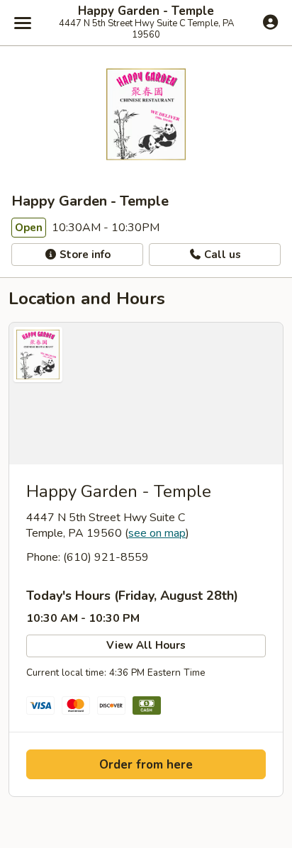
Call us (221, 254)
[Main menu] (22, 22)
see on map (157, 533)
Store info (84, 254)
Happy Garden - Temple (146, 11)
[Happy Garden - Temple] (146, 393)
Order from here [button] (146, 765)
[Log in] (270, 22)
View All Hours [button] (146, 645)
